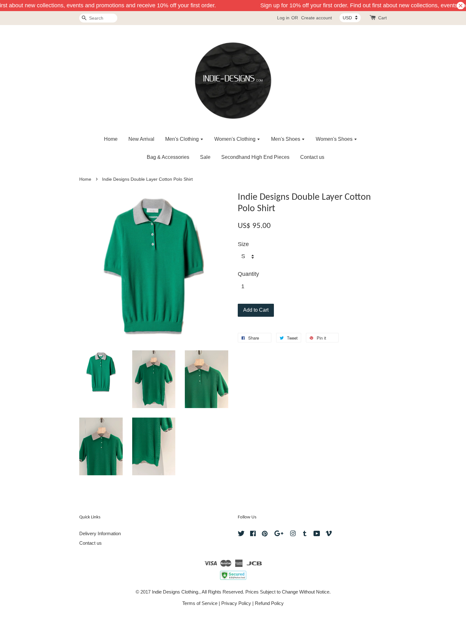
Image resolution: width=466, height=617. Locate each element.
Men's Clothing (182, 139)
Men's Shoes (286, 139)
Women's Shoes (335, 139)
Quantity (248, 274)
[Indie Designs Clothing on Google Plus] (279, 534)
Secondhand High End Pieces (255, 157)
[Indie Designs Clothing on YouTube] (316, 534)
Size (243, 244)
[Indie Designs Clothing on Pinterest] (264, 534)
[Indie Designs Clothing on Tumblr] (304, 534)
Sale (205, 157)
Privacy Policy (236, 603)
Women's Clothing (235, 139)
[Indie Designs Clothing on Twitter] (241, 534)
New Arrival (141, 139)
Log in (283, 17)
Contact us (312, 157)
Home (111, 139)
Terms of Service (199, 603)
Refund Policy (269, 603)
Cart (382, 17)
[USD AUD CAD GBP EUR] (350, 17)
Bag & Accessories (168, 157)
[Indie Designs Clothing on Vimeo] (328, 534)
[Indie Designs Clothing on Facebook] (252, 534)
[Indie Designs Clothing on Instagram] (292, 534)
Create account (316, 17)
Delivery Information (100, 533)
